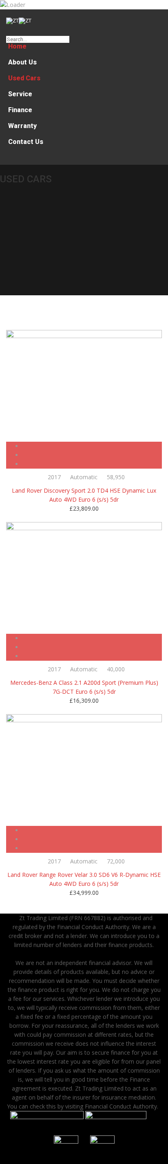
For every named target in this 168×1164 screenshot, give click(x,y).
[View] (92, 446)
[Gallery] (92, 464)
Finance (20, 110)
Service (20, 94)
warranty (22, 126)
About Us (22, 62)
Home (17, 46)
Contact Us (25, 142)
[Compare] (92, 455)
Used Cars (24, 78)
